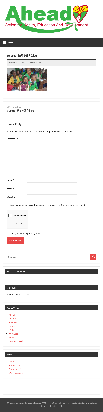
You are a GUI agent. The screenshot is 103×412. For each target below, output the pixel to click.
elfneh (25, 62)
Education (13, 322)
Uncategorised (16, 341)
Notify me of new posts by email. (25, 233)
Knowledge (14, 333)
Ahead (12, 314)
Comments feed (16, 369)
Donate (12, 318)
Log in (11, 361)
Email (10, 188)
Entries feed (14, 365)
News (11, 337)
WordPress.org (16, 372)
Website (11, 197)
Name (10, 180)
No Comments (36, 62)
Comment (12, 138)
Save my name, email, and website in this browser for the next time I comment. (48, 204)
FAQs (11, 329)
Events (12, 326)
